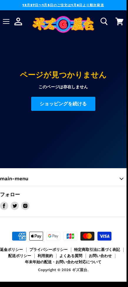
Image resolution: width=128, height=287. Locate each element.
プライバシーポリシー (48, 249)
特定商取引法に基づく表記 (97, 249)
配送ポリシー (19, 255)
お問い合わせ (100, 255)
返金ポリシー (11, 249)
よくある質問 (70, 255)
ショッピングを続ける (63, 103)
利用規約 (45, 255)
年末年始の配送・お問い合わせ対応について (63, 262)
